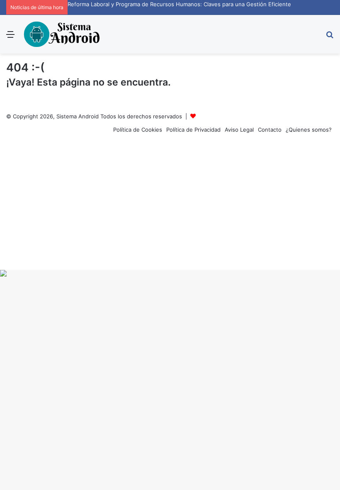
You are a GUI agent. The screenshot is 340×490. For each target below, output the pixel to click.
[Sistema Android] (62, 34)
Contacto (270, 129)
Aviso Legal (239, 129)
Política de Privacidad (193, 129)
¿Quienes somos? (309, 129)
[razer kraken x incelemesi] (170, 273)
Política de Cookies (137, 129)
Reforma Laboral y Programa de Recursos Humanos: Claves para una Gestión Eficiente (179, 4)
